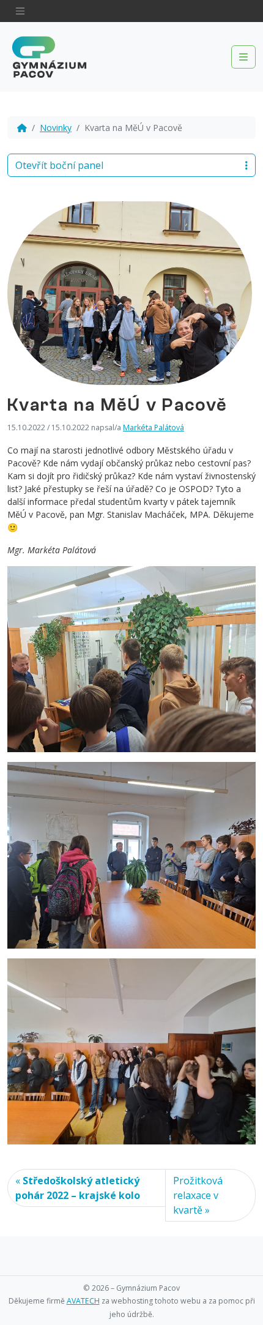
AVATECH (83, 1301)
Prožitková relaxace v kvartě (198, 1195)
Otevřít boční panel (59, 165)
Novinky (56, 127)
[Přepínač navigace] (20, 11)
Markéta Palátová (153, 427)
